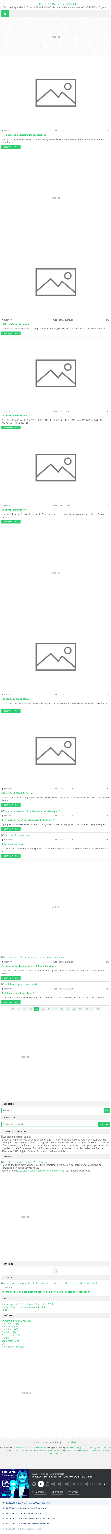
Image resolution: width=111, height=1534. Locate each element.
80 (24, 1009)
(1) (5, 1338)
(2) (8, 1332)
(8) (10, 1323)
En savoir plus (11, 147)
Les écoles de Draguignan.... (15, 699)
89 (80, 1009)
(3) (9, 1329)
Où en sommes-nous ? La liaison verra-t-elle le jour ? (27, 820)
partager (59, 1492)
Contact (5, 1450)
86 (62, 1009)
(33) (16, 1320)
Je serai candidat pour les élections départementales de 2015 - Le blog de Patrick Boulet (45, 1291)
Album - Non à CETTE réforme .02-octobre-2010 (27, 1304)
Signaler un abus (18, 1450)
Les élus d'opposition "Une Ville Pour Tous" (42, 1170)
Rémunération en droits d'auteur (49, 1450)
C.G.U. (30, 1450)
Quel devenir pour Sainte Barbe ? (17, 993)
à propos (75, 1492)
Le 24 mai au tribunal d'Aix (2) (15, 415)
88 (74, 1009)
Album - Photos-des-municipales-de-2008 (23, 1307)
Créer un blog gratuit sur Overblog (82, 1447)
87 (68, 1009)
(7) (13, 1326)
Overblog (72, 1442)
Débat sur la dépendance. (13, 844)
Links (4, 1309)
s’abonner (42, 1492)
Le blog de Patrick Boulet (56, 4)
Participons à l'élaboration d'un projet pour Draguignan (28, 966)
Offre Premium (71, 1450)
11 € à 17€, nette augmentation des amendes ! (24, 135)
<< (13, 1009)
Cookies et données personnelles (93, 1450)
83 (43, 1009)
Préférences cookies (55, 1453)
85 (55, 1009)
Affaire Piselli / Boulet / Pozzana (17, 793)
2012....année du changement (15, 324)
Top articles (103, 1447)
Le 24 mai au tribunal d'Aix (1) (15, 509)
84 (49, 1009)
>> (98, 1009)
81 (31, 1009)
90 (87, 1009)
